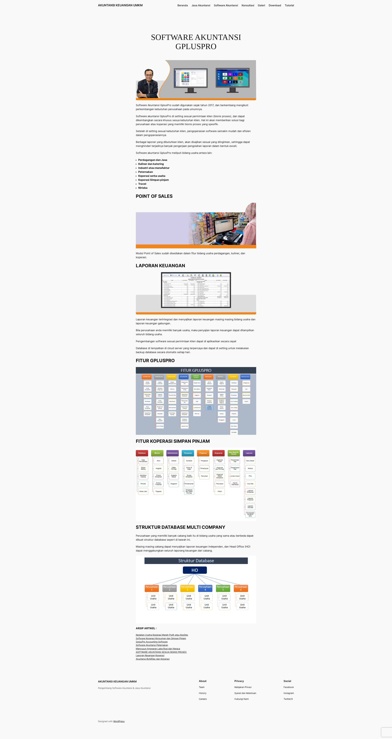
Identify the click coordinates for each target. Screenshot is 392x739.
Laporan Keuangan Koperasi (150, 655)
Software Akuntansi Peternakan (152, 645)
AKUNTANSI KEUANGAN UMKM (120, 5)
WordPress (119, 721)
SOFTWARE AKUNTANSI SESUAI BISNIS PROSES (161, 652)
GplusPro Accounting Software (152, 641)
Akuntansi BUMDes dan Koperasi (153, 659)
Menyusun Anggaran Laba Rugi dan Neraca (158, 648)
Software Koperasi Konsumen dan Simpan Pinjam (161, 638)
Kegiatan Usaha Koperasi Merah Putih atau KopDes (162, 635)
